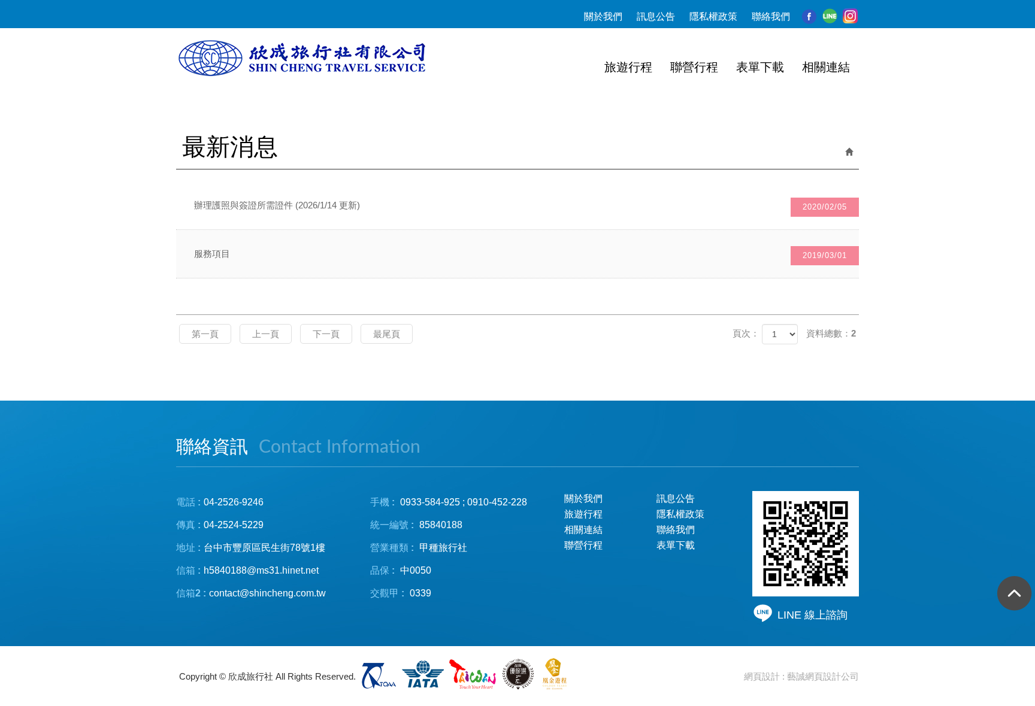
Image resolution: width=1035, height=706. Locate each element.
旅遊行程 (583, 514)
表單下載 (675, 545)
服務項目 (520, 254)
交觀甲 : (387, 593)
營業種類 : (392, 548)
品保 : (382, 570)
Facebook (809, 16)
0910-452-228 (497, 502)
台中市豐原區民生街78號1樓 (264, 548)
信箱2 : (191, 593)
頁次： (746, 333)
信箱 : (188, 570)
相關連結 (583, 530)
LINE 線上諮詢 (812, 615)
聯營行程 (583, 545)
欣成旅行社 (304, 59)
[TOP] (1011, 597)
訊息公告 (656, 16)
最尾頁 (386, 334)
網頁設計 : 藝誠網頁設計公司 (801, 676)
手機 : (382, 502)
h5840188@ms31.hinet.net (247, 570)
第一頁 (205, 334)
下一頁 (326, 334)
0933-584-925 (430, 502)
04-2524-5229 (234, 525)
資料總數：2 (831, 333)
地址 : (188, 548)
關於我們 (603, 16)
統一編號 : (392, 525)
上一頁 (265, 334)
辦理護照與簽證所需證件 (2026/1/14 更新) (520, 205)
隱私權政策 (713, 16)
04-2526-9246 (234, 502)
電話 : (188, 502)
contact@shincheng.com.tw (267, 593)
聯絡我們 (771, 16)
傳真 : (188, 525)
